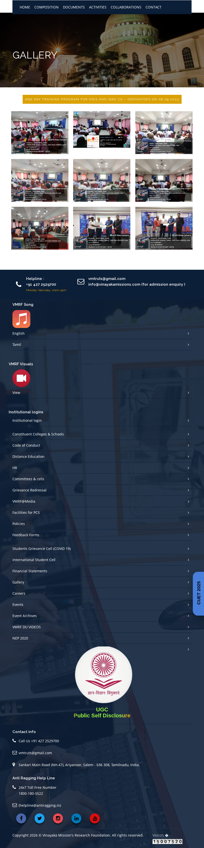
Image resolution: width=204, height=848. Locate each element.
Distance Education (28, 456)
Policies (18, 523)
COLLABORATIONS (126, 7)
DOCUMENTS (74, 7)
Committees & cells (28, 479)
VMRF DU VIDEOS (26, 627)
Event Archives (24, 615)
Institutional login (27, 420)
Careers (18, 593)
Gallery (18, 582)
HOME (25, 7)
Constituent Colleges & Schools (38, 434)
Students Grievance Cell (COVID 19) (41, 548)
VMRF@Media (23, 501)
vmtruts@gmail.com (35, 752)
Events (17, 604)
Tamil (16, 344)
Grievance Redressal (29, 490)
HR (14, 467)
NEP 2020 (20, 638)
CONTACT (153, 7)
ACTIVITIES (97, 7)
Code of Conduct (26, 445)
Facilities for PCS (26, 512)
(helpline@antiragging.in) (40, 805)
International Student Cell (33, 559)
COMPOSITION (46, 7)
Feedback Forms (25, 534)
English (18, 333)
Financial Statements (29, 571)
